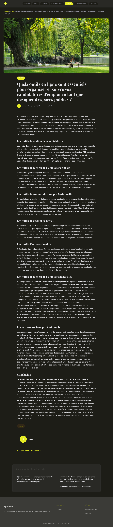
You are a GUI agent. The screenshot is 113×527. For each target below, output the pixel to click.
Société (93, 4)
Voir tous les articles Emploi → (29, 450)
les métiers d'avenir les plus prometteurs (75, 486)
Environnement (81, 4)
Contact (88, 513)
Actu (35, 4)
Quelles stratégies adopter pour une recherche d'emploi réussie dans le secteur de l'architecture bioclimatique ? (35, 479)
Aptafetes (8, 506)
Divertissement (56, 4)
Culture (44, 4)
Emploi (69, 4)
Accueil (27, 4)
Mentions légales (91, 509)
